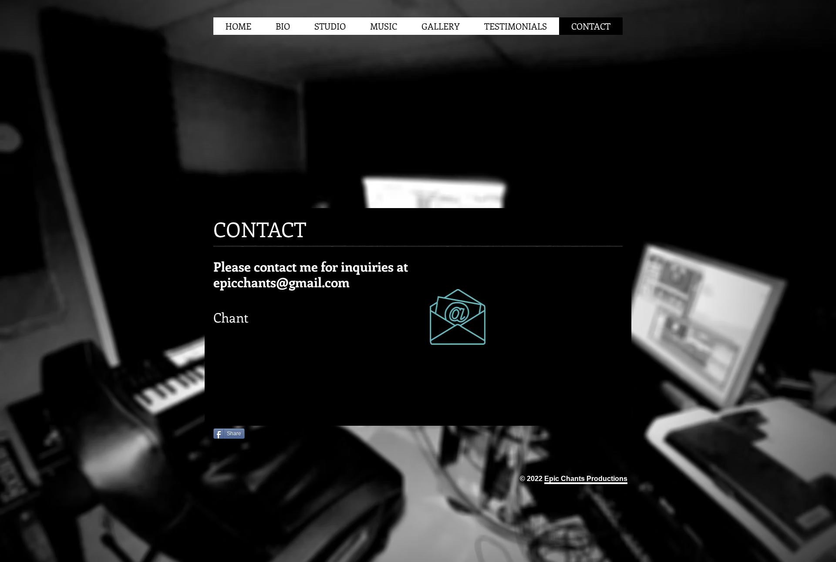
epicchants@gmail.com (281, 282)
